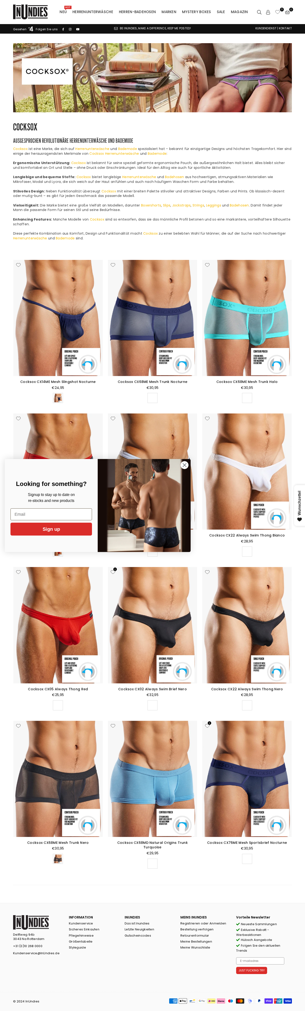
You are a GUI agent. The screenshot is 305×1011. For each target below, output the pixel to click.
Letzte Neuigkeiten (139, 929)
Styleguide (77, 947)
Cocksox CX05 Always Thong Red (58, 689)
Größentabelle (81, 941)
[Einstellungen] (268, 12)
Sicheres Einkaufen (84, 929)
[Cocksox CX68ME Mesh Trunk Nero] (58, 779)
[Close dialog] (184, 465)
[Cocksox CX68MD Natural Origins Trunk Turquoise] (152, 779)
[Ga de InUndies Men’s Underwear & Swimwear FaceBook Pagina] (63, 29)
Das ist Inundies (137, 923)
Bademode (127, 148)
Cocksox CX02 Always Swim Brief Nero (152, 689)
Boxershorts (151, 205)
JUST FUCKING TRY (252, 970)
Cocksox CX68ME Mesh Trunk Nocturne (153, 381)
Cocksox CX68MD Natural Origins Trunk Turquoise (152, 845)
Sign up (51, 529)
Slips (166, 205)
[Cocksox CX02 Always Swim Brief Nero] (152, 625)
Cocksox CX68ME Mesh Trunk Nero (58, 842)
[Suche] (259, 12)
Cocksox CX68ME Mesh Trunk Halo (247, 381)
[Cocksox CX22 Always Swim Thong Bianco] (247, 471)
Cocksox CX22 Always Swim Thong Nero (247, 689)
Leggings (213, 205)
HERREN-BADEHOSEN (137, 11)
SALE (221, 11)
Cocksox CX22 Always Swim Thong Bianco (247, 535)
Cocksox (20, 148)
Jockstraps (181, 205)
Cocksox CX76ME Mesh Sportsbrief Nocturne (247, 842)
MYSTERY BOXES (196, 11)
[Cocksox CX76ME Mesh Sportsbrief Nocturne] (247, 779)
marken (169, 11)
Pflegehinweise (81, 935)
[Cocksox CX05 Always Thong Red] (58, 625)
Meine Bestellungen (196, 941)
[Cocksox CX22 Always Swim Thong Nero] (247, 625)
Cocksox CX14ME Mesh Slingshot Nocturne (58, 381)
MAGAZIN (239, 11)
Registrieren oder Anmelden (203, 923)
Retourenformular (194, 935)
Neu (65, 10)
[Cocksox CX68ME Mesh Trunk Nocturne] (152, 318)
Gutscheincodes (138, 935)
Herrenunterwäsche (92, 11)
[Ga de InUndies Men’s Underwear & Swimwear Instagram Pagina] (70, 29)
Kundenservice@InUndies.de (36, 953)
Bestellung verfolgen (197, 929)
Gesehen (20, 29)
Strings (198, 205)
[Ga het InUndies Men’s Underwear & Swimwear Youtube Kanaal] (78, 29)
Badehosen (174, 177)
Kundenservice (81, 923)
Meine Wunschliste (195, 947)
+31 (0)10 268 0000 (27, 946)
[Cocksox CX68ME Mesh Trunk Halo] (247, 318)
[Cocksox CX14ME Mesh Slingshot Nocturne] (58, 318)
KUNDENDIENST (265, 28)
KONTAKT (285, 28)
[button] (287, 12)
